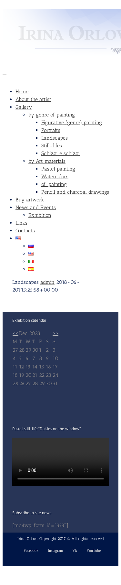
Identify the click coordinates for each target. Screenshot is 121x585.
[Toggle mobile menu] (4, 72)
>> (55, 333)
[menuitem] (66, 92)
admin (47, 282)
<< (15, 333)
